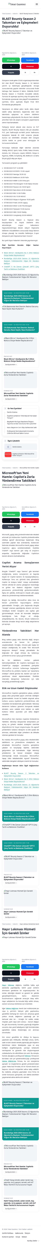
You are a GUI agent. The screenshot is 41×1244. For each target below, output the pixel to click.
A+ (35, 72)
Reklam (24, 1237)
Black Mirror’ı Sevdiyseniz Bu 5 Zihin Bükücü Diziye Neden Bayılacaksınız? (19, 360)
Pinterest (30, 66)
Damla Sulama (12, 412)
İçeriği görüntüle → (10, 364)
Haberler (15, 13)
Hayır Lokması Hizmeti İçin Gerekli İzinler (18, 913)
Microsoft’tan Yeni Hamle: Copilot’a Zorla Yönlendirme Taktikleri (18, 394)
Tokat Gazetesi (6, 13)
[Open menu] (37, 4)
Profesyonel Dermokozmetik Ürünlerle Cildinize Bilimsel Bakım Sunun (20, 432)
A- (25, 72)
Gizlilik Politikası (7, 1233)
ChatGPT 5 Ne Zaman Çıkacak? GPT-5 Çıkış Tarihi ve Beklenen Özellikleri (19, 847)
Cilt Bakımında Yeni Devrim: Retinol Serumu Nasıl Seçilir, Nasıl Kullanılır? (19, 328)
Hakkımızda (19, 1233)
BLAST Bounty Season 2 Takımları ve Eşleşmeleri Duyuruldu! (19, 878)
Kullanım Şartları (8, 1237)
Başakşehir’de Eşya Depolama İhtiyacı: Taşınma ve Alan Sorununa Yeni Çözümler (21, 423)
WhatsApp (11, 60)
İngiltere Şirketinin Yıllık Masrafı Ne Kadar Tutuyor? (22, 417)
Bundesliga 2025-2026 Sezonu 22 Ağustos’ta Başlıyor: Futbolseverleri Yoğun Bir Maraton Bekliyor (21, 260)
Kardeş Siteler (32, 1241)
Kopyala (11, 72)
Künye (18, 1237)
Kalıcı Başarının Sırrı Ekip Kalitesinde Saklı (22, 427)
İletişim (27, 1233)
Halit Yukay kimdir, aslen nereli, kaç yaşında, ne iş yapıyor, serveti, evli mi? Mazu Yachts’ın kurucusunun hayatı (20, 1203)
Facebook (30, 60)
